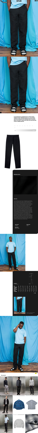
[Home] (19, 1)
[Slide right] (35, 293)
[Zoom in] (19, 28)
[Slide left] (34, 293)
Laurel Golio (18, 371)
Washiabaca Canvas (17, 174)
